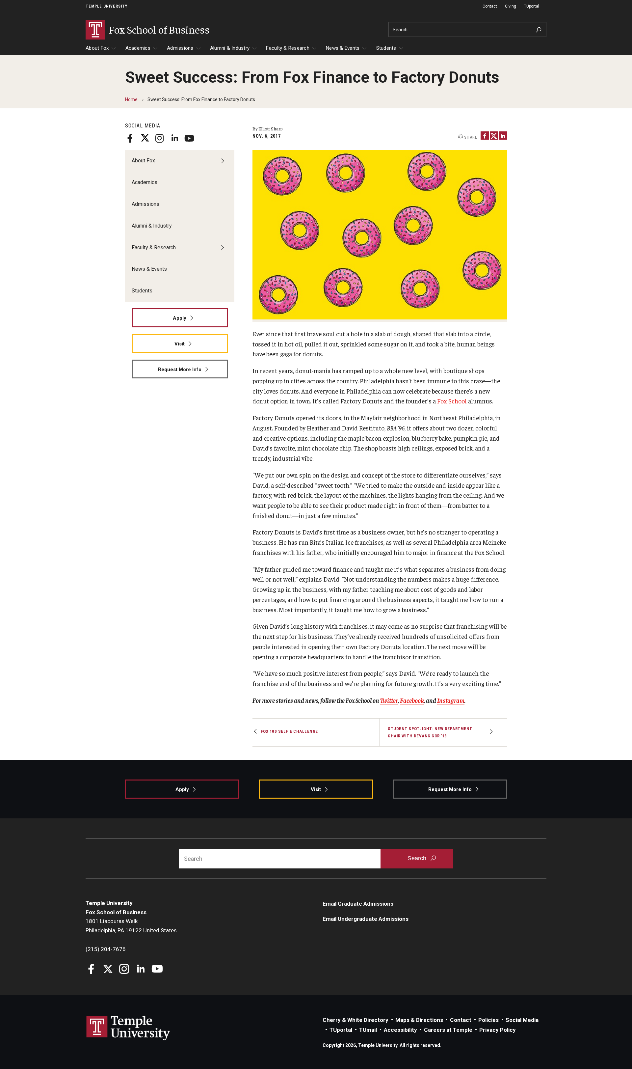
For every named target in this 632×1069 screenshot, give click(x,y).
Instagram (450, 700)
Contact (490, 6)
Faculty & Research (287, 48)
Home (131, 99)
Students (386, 48)
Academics (137, 48)
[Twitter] (145, 138)
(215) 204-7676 (106, 949)
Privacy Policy (497, 1030)
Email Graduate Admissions (358, 903)
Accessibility (400, 1030)
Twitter (389, 700)
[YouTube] (189, 138)
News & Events (342, 48)
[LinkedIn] (174, 138)
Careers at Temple (448, 1030)
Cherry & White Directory (355, 1020)
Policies (488, 1020)
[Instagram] (160, 138)
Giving (510, 6)
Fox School (452, 401)
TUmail (368, 1030)
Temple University (106, 6)
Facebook (412, 700)
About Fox (97, 48)
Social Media (522, 1020)
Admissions (180, 48)
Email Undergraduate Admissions (365, 919)
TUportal (531, 6)
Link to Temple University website (128, 1028)
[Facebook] (130, 138)
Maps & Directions (419, 1020)
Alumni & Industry (230, 48)
